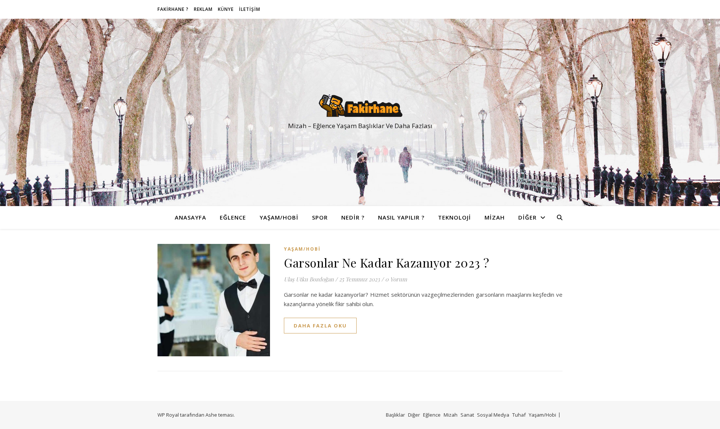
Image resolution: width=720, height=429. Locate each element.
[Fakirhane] (360, 105)
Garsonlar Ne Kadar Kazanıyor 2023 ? (386, 262)
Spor (320, 217)
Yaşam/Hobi (279, 217)
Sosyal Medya (493, 414)
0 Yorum (396, 279)
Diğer (527, 217)
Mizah (494, 217)
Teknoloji (454, 217)
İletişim (249, 9)
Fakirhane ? (173, 9)
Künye (226, 9)
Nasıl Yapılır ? (401, 217)
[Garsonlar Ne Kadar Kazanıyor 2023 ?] (214, 300)
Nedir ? (352, 217)
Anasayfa (190, 217)
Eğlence (233, 217)
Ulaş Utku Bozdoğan (309, 279)
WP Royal (168, 414)
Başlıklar (395, 414)
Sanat (467, 414)
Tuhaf (519, 414)
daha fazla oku (320, 325)
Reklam (203, 9)
